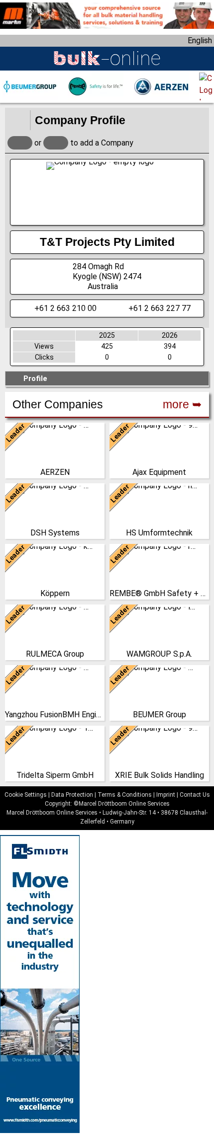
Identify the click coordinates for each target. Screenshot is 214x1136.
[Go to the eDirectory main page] (17, 120)
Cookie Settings (25, 794)
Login (19, 143)
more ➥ (182, 404)
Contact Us (195, 794)
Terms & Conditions (125, 794)
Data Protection (72, 794)
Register (55, 143)
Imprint (165, 794)
